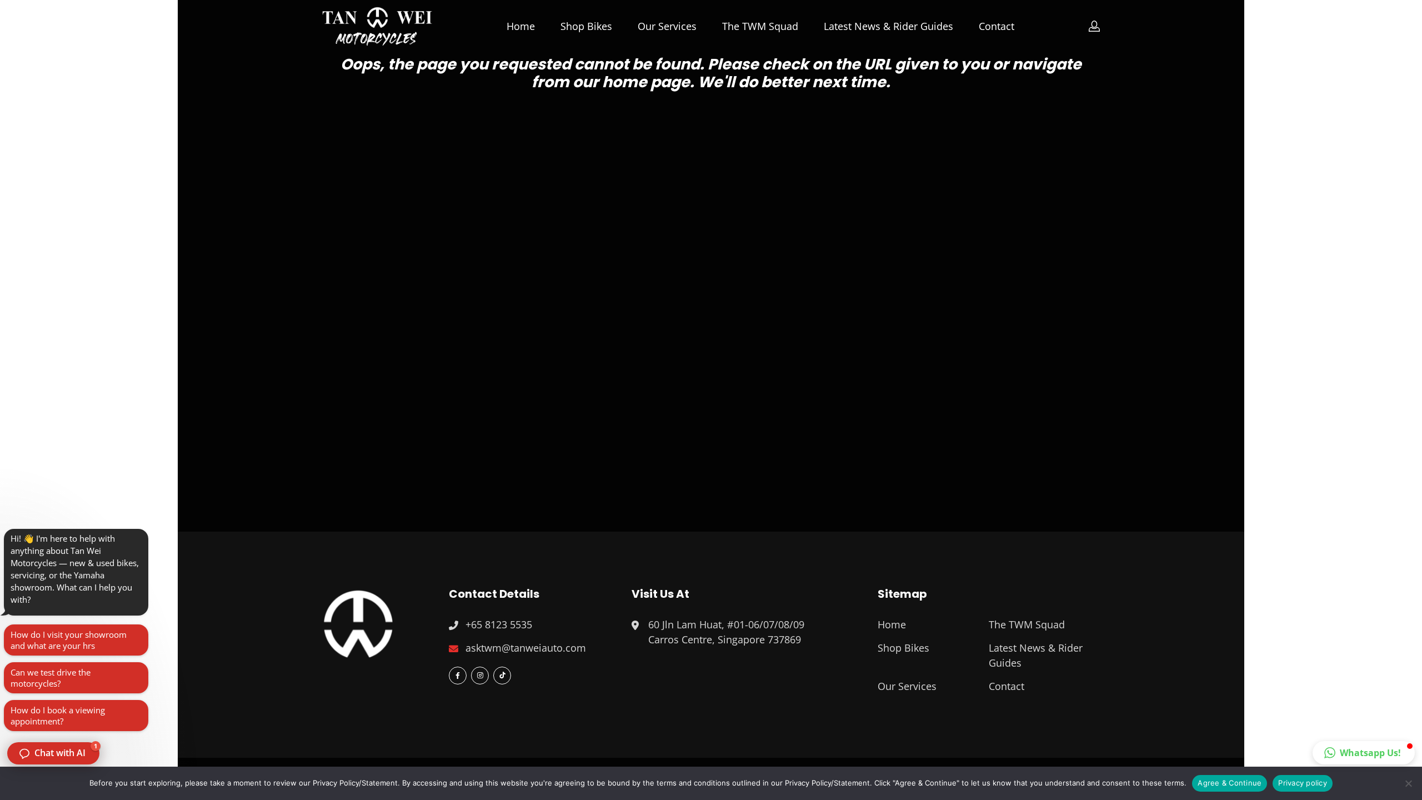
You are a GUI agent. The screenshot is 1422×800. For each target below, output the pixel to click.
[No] (1408, 783)
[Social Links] (458, 675)
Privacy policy (1302, 782)
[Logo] (377, 26)
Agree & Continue (1229, 782)
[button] (1364, 752)
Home (521, 26)
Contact (996, 26)
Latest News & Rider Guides (888, 26)
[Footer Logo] (358, 622)
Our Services (667, 26)
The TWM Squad (760, 26)
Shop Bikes (586, 26)
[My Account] (1094, 26)
